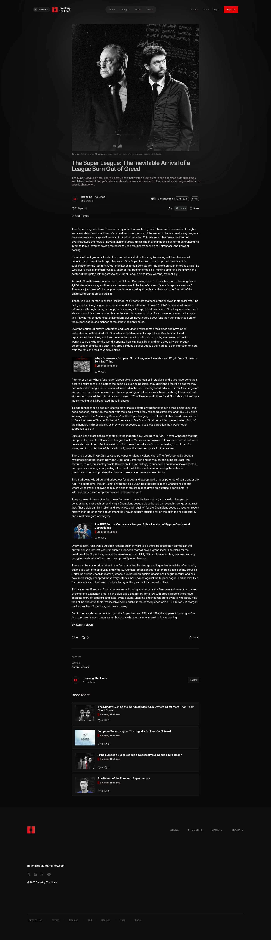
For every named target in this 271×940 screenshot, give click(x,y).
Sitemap (105, 920)
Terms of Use (34, 920)
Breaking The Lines (93, 196)
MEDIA (216, 830)
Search (194, 9)
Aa (170, 208)
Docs (123, 920)
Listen (183, 208)
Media (138, 9)
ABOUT (236, 830)
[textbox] (135, 427)
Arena (112, 9)
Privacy (56, 920)
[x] (29, 874)
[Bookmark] (85, 208)
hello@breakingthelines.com (45, 865)
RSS (90, 920)
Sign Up (231, 9)
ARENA (174, 829)
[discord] (49, 874)
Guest (138, 920)
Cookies (73, 920)
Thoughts (125, 9)
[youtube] (42, 874)
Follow (193, 680)
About (150, 9)
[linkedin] (36, 874)
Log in (216, 9)
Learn (206, 9)
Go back (43, 9)
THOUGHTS (195, 829)
